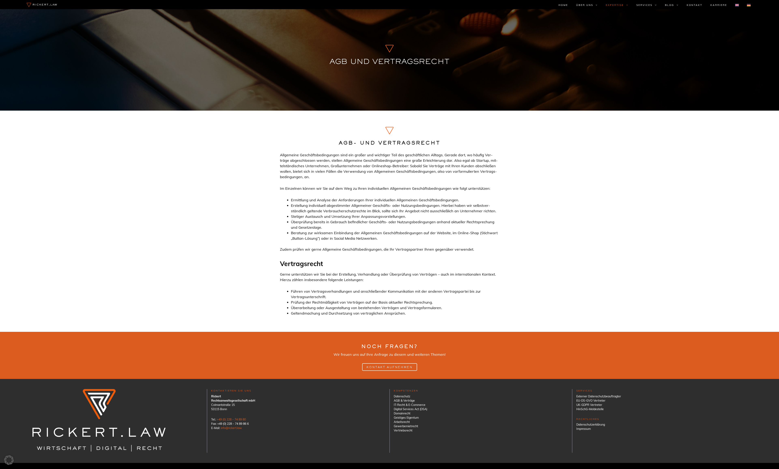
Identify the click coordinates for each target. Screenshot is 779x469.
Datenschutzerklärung (590, 424)
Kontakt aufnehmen (390, 367)
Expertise (615, 4)
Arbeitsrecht (402, 422)
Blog (669, 4)
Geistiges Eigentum (406, 417)
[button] (9, 460)
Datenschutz (402, 396)
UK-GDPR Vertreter (589, 405)
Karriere (718, 4)
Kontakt (694, 4)
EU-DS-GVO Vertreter (590, 400)
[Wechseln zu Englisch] (737, 5)
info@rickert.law (231, 428)
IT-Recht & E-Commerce (409, 405)
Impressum (583, 429)
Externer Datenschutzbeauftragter (598, 396)
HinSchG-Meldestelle (590, 409)
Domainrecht (402, 413)
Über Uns (584, 4)
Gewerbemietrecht (406, 426)
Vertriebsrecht (403, 430)
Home (563, 4)
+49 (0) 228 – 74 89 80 (231, 419)
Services (644, 4)
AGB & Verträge (404, 400)
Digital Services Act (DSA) (410, 409)
